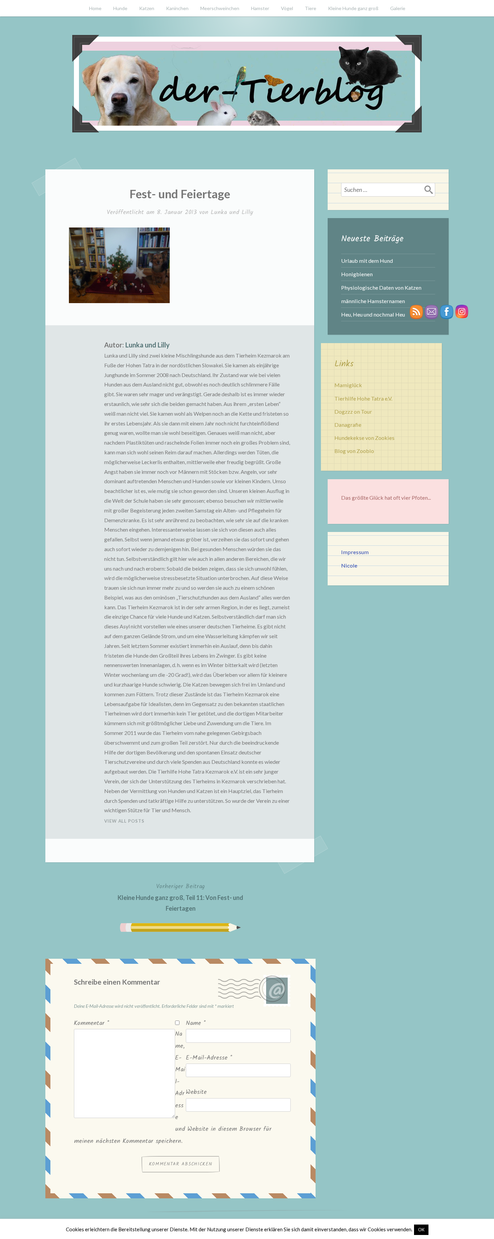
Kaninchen (177, 8)
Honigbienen (357, 274)
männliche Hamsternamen (373, 301)
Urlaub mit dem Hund (367, 260)
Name (196, 1023)
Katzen (146, 8)
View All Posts (124, 821)
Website (196, 1092)
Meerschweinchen (219, 8)
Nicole (349, 565)
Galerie (397, 8)
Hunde (120, 8)
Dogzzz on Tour (353, 411)
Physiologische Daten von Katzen (381, 287)
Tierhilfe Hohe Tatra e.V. (363, 398)
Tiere (310, 8)
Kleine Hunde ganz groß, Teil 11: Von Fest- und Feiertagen (180, 897)
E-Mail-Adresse (209, 1058)
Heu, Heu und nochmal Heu (373, 314)
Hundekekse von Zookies (364, 438)
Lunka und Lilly (232, 212)
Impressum (355, 552)
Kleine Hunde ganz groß (353, 8)
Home (95, 8)
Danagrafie (347, 424)
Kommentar (91, 1023)
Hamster (260, 8)
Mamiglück (348, 385)
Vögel (287, 8)
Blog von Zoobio (354, 451)
